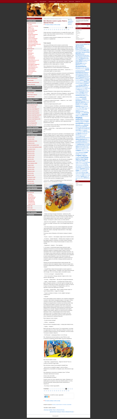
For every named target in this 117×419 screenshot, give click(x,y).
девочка (81, 76)
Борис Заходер (31, 195)
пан (80, 131)
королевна (77, 97)
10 (68, 27)
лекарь (85, 107)
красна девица (86, 100)
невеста (77, 126)
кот (85, 97)
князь (81, 89)
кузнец (77, 104)
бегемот (88, 60)
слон (77, 149)
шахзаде (86, 175)
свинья (77, 146)
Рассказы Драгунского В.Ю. (32, 105)
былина (78, 66)
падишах (85, 130)
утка (80, 167)
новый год (80, 126)
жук (83, 83)
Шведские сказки (30, 175)
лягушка (86, 112)
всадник (77, 73)
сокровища (80, 152)
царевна (82, 169)
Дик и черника (78, 32)
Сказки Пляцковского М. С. (33, 67)
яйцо (89, 178)
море (80, 121)
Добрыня (84, 48)
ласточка (86, 106)
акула (87, 57)
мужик (80, 123)
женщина (77, 83)
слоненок (79, 149)
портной (83, 137)
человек (77, 172)
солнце (77, 153)
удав (85, 166)
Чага (76, 34)
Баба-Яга (87, 44)
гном (87, 73)
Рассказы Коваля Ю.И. (31, 121)
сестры (84, 146)
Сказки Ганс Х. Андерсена (33, 42)
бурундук (81, 64)
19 (56, 29)
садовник (77, 145)
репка (83, 143)
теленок (80, 163)
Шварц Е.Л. (30, 74)
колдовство (78, 92)
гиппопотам (84, 73)
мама (77, 115)
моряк (84, 121)
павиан (82, 130)
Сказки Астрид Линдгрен (32, 38)
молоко (77, 121)
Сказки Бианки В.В (31, 58)
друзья (89, 78)
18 (54, 29)
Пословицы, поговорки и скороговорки (33, 99)
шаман (86, 173)
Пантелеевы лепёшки (79, 39)
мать (79, 115)
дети (88, 77)
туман (76, 166)
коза (80, 91)
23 (64, 29)
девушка (86, 76)
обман (80, 127)
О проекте (65, 1)
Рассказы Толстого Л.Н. (31, 125)
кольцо (77, 94)
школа (77, 176)
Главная (35, 1)
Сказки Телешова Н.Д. (32, 71)
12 (72, 27)
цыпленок (84, 170)
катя (83, 88)
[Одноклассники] (48, 396)
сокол (77, 152)
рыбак (82, 144)
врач (88, 72)
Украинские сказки (30, 171)
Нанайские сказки (30, 157)
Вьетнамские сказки (31, 149)
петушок (83, 133)
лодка (85, 111)
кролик (81, 103)
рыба (79, 144)
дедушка (82, 77)
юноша (79, 178)
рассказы (80, 143)
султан (83, 162)
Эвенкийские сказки (31, 179)
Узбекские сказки (30, 169)
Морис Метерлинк (31, 31)
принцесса (83, 139)
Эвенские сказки (30, 181)
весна (82, 68)
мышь (86, 125)
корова (78, 95)
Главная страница (47, 18)
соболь (85, 150)
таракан (77, 163)
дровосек (83, 78)
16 (50, 29)
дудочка (78, 80)
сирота (77, 147)
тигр (86, 163)
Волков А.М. (30, 50)
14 (46, 29)
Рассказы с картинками (32, 127)
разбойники (83, 142)
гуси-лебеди (84, 74)
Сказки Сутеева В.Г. (31, 70)
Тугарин (77, 57)
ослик (85, 128)
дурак (81, 80)
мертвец (87, 119)
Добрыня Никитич (80, 49)
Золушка (81, 50)
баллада (87, 58)
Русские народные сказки (32, 163)
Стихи (28, 190)
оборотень (83, 127)
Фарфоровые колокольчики (80, 38)
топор (80, 165)
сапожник (87, 145)
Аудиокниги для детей (52, 1)
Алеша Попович (80, 44)
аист (82, 57)
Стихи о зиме (29, 205)
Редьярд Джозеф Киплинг (33, 34)
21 (60, 29)
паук (89, 131)
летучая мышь (82, 109)
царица (87, 169)
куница (83, 104)
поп (80, 136)
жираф (80, 83)
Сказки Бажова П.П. (31, 57)
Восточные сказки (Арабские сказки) (34, 147)
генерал (79, 73)
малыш (81, 114)
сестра (80, 146)
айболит (84, 57)
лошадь (78, 112)
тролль (86, 165)
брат (86, 63)
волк (87, 70)
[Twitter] (47, 396)
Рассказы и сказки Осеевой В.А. (33, 113)
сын (89, 162)
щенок (82, 176)
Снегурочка (80, 56)
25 (68, 29)
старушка (78, 157)
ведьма (83, 66)
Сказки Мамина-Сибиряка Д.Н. (33, 64)
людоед (82, 112)
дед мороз (77, 77)
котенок (77, 99)
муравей (85, 123)
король (82, 97)
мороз (82, 121)
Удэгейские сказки (30, 167)
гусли (87, 74)
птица (79, 140)
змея (80, 86)
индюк (87, 86)
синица (87, 146)
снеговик (86, 149)
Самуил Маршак (31, 200)
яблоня (86, 178)
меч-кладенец (80, 120)
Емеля (85, 49)
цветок (81, 170)
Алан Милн (30, 24)
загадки (80, 85)
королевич (87, 95)
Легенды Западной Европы (32, 78)
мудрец (87, 121)
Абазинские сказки (31, 137)
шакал (83, 173)
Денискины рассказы (80, 47)
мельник (84, 119)
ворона (86, 72)
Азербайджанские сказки (32, 141)
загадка (77, 85)
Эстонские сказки (30, 183)
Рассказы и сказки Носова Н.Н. (33, 111)
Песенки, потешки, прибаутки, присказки (34, 87)
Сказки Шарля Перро (32, 45)
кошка (84, 99)
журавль (86, 83)
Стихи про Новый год (31, 209)
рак (86, 142)
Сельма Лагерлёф (31, 37)
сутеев (85, 162)
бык (84, 64)
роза (85, 143)
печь (86, 133)
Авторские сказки (31, 21)
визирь (87, 68)
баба (76, 58)
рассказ (77, 143)
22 (62, 29)
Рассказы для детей (32, 103)
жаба (79, 81)
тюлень (81, 166)
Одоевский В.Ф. (31, 53)
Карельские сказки (30, 151)
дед (89, 76)
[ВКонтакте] (45, 396)
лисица (82, 111)
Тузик (77, 36)
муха (88, 123)
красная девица (80, 102)
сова (88, 150)
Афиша (77, 183)
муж (77, 123)
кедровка (88, 88)
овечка (87, 127)
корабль (86, 94)
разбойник (78, 142)
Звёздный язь (78, 33)
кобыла (84, 89)
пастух (85, 132)
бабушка (82, 58)
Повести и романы (31, 90)
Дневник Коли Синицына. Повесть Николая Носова (61, 411)
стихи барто (84, 159)
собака (78, 150)
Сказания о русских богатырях (33, 82)
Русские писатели (30, 48)
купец (86, 104)
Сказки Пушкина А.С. (32, 68)
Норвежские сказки (31, 161)
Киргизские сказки (30, 153)
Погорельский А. (31, 56)
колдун (82, 92)
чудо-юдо (80, 173)
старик (78, 156)
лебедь (79, 107)
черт (87, 172)
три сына (82, 165)
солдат (85, 152)
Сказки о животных (31, 185)
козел (83, 91)
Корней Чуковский (31, 198)
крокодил (78, 103)
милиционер (86, 120)
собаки (82, 150)
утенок (77, 167)
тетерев (83, 163)
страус (77, 162)
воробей (78, 72)
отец (88, 128)
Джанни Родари (31, 28)
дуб (76, 80)
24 (66, 29)
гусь (77, 76)
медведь (79, 118)
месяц (77, 120)
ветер (84, 68)
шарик (80, 175)
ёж (76, 179)
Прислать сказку (71, 1)
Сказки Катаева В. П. (32, 61)
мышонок (82, 125)
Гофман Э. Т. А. (30, 27)
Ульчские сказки (30, 173)
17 (52, 29)
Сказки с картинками (43, 1)
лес (76, 109)
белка (80, 61)
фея (86, 167)
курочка (82, 106)
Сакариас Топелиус (31, 35)
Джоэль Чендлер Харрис (32, 30)
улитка (88, 166)
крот (84, 103)
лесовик (78, 109)
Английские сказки (30, 143)
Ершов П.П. (30, 51)
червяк (80, 172)
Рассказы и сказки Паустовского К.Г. (34, 115)
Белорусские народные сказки (33, 145)
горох (79, 74)
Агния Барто (30, 194)
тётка (84, 166)
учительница (83, 167)
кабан (77, 88)
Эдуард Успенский (30, 96)
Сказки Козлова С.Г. (31, 63)
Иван (85, 50)
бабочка (78, 58)
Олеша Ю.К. (30, 54)
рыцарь (88, 144)
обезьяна (85, 126)
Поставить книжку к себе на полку (52, 24)
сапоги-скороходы (82, 145)
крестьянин (87, 102)
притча (88, 139)
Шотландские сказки (31, 177)
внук (76, 70)
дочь (80, 78)
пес (76, 133)
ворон (82, 72)
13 (44, 29)
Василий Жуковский (31, 197)
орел (79, 128)
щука (86, 176)
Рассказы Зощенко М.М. (32, 107)
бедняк (77, 61)
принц (78, 139)
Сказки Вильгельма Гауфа (32, 41)
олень (77, 128)
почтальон (87, 137)
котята (81, 99)
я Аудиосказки (30, 214)
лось (87, 111)
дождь (77, 78)
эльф (88, 176)
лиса (77, 111)
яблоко (82, 178)
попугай (83, 136)
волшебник (78, 71)
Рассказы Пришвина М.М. (32, 123)
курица (78, 106)
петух (79, 133)
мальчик (85, 114)
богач (83, 63)
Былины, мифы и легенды (33, 76)
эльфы (77, 178)
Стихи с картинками (32, 212)
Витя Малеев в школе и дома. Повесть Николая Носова (58, 18)
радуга (88, 140)
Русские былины (30, 80)
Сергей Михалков (31, 201)
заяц (85, 85)
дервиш (85, 77)
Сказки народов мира (32, 135)
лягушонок (77, 114)
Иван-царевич (82, 52)
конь (83, 94)
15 (48, 29)
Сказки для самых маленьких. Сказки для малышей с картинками (34, 131)
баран (77, 60)
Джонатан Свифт (30, 92)
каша (86, 88)
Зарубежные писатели (31, 23)
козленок (87, 91)
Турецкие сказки (30, 165)
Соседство (77, 35)
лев (83, 108)
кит (76, 89)
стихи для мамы (81, 160)
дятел (84, 80)
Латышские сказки (31, 155)
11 (70, 27)
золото (84, 86)
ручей (76, 144)
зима (88, 85)
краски (83, 100)
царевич (78, 169)
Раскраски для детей (79, 184)
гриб (81, 74)
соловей (81, 153)
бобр (86, 61)
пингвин (78, 135)
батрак (84, 60)
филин (88, 167)
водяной (81, 70)
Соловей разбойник (86, 56)
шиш (89, 175)
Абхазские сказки (30, 139)
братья (78, 64)
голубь (77, 74)
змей (77, 86)
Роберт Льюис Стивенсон (32, 94)
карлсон (81, 88)
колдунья (86, 92)
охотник (78, 130)
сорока (84, 153)
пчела (86, 140)
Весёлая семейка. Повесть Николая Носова (54, 409)
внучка (78, 70)
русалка (87, 143)
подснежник (77, 136)
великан (78, 68)
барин (81, 60)
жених (88, 81)
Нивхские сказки (30, 159)
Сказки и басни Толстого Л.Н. (33, 60)
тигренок (77, 165)
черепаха (83, 172)
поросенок (78, 137)
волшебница (82, 71)
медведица (86, 115)
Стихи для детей (30, 192)
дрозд (86, 78)
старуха (84, 156)
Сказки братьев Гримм (32, 40)
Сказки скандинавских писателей (34, 44)
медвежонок (79, 119)
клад (78, 89)
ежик (87, 80)
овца (89, 127)
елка (76, 81)
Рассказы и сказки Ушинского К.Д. (33, 119)
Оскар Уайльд (30, 33)
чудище (77, 173)
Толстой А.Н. (30, 72)
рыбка (85, 144)
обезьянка (77, 127)
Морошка (77, 37)
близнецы (84, 61)
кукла (80, 104)
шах (83, 175)
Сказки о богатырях (31, 84)
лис (86, 109)
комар (80, 94)
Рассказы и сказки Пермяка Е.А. (33, 117)
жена (85, 82)
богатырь (79, 63)
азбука (79, 57)
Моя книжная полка (60, 1)
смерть (83, 149)
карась (79, 88)
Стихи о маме (30, 207)
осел (82, 128)
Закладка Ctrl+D (77, 1)
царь (77, 171)
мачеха (82, 115)
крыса (86, 103)
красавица (78, 100)
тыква (79, 166)
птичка (82, 140)
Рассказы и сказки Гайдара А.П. (33, 109)
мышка (78, 125)
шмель (79, 176)
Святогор (84, 55)
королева (82, 95)
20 (58, 29)
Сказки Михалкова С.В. (32, 65)
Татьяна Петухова (31, 202)
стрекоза (80, 162)
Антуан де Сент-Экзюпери (33, 26)
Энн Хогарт (30, 47)
